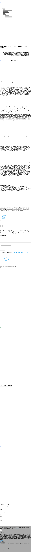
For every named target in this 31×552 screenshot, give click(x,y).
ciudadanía (3, 217)
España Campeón (4, 255)
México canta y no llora (5, 264)
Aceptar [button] (17, 528)
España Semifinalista (5, 260)
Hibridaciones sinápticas (8, 16)
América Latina (4, 215)
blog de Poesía (7, 20)
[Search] (7, 506)
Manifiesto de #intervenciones (7, 10)
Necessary (2, 541)
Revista (4, 9)
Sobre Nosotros (4, 25)
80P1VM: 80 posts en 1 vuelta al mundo (10, 18)
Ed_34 (1, 50)
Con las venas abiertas (5, 257)
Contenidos (3, 8)
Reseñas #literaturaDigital (8, 17)
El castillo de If (7, 15)
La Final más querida (5, 256)
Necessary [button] (1, 540)
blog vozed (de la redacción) (9, 19)
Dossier (4, 13)
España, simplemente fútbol (5, 258)
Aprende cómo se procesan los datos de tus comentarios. (20, 252)
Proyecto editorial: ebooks (7, 22)
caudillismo (3, 216)
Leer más (19, 528)
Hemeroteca (5, 23)
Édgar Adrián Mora (6, 228)
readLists (4, 24)
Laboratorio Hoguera (6, 12)
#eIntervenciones (5, 11)
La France (3, 261)
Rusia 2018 (6, 21)
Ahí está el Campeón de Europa (6, 263)
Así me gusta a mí (4, 262)
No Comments (6, 50)
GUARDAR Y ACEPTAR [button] (3, 551)
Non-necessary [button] (2, 546)
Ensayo (3, 50)
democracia (3, 218)
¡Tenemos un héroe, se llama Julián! (7, 259)
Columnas (4, 14)
